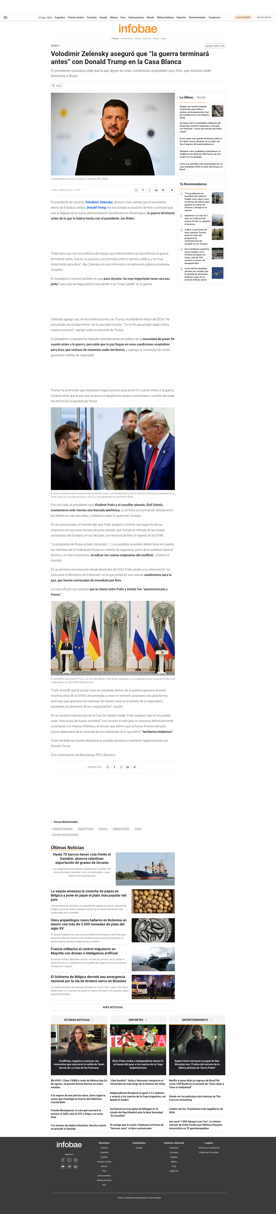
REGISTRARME (243, 17)
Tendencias (214, 17)
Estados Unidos (76, 17)
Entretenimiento (197, 17)
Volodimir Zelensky (62, 829)
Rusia (138, 829)
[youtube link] (63, 1166)
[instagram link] (75, 1160)
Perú (123, 17)
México (114, 17)
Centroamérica (136, 17)
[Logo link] (138, 28)
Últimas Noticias (165, 17)
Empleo (139, 1148)
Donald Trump (85, 829)
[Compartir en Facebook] (143, 190)
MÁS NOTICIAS (113, 1007)
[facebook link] (63, 1160)
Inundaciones (126, 39)
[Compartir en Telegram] (163, 190)
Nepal (163, 39)
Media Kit (174, 1171)
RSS (104, 1185)
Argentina (60, 17)
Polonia (137, 39)
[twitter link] (69, 1160)
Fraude (156, 39)
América (104, 1148)
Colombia (92, 17)
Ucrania (103, 829)
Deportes (181, 17)
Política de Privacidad (208, 1152)
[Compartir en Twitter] (149, 190)
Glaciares (147, 39)
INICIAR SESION (264, 17)
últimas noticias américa (65, 834)
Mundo (150, 17)
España (103, 17)
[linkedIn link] (75, 1166)
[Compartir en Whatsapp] (136, 190)
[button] (5, 17)
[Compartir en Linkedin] (156, 190)
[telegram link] (69, 1166)
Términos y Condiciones (208, 1148)
